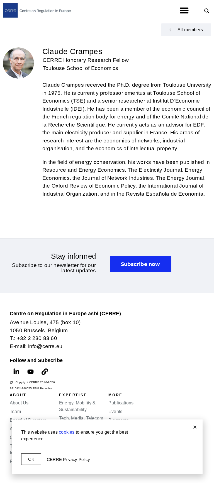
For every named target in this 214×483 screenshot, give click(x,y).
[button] (195, 427)
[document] (107, 241)
